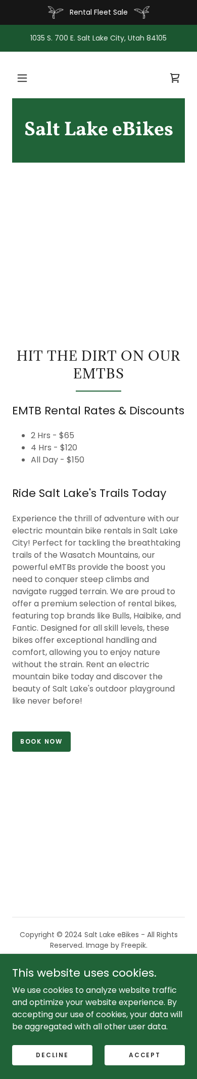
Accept (144, 1054)
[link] (98, 130)
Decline (52, 1054)
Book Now (41, 741)
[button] (22, 78)
